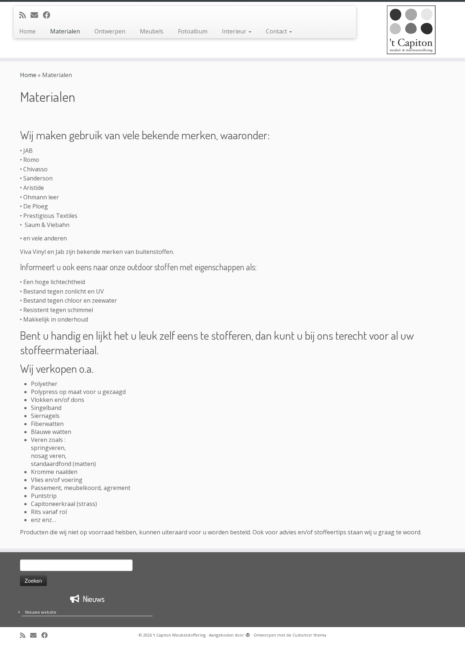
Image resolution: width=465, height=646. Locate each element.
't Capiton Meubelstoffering (179, 635)
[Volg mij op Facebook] (49, 15)
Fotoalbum (192, 31)
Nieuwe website (40, 612)
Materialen (65, 31)
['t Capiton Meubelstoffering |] (411, 29)
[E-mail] (37, 15)
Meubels (151, 31)
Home (27, 31)
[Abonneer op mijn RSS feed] (25, 15)
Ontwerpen (109, 31)
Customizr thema (309, 635)
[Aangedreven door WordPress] (247, 633)
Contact (277, 31)
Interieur (235, 31)
